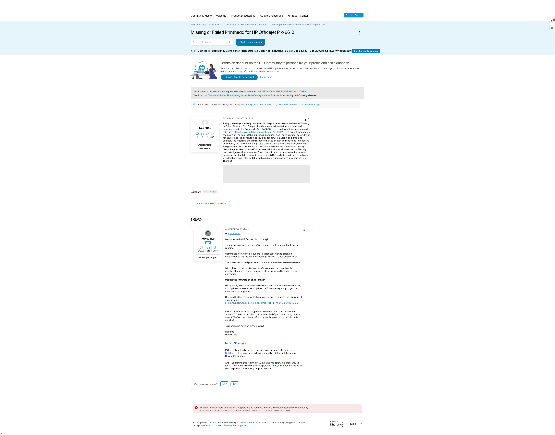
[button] (305, 119)
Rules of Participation (235, 425)
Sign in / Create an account (239, 77)
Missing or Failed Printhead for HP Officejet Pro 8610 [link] (300, 24)
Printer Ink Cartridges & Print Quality (246, 24)
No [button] (235, 384)
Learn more (266, 77)
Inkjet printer (210, 192)
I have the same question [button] (211, 203)
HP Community (199, 24)
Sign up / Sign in (353, 15)
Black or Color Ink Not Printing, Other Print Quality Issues (238, 95)
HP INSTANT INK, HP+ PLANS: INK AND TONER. (282, 91)
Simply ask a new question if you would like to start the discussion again (283, 104)
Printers (216, 24)
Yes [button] (225, 384)
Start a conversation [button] (251, 42)
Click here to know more (366, 51)
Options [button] (360, 33)
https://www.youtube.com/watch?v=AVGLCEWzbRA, (261, 132)
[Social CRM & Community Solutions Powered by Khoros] (336, 424)
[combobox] (212, 42)
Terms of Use (212, 425)
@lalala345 (234, 233)
